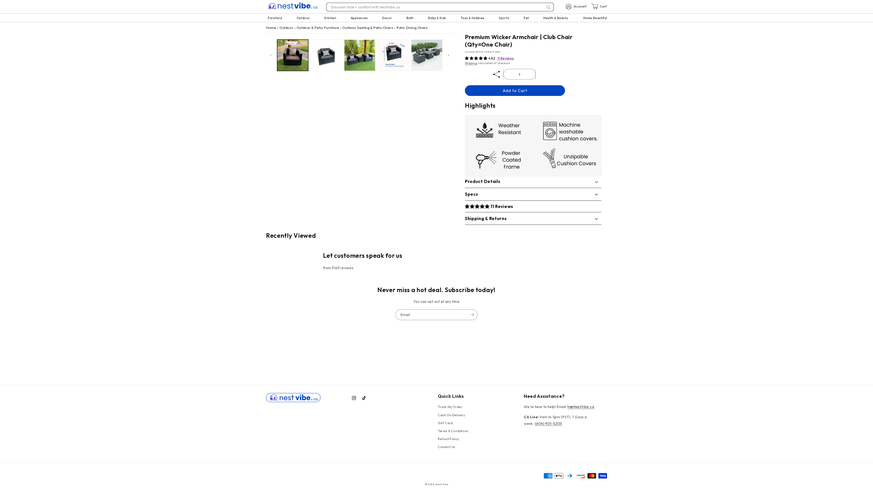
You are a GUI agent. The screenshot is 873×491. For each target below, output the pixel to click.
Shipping (471, 63)
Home (271, 27)
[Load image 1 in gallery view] (292, 55)
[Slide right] (449, 55)
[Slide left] (271, 55)
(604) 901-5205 (548, 423)
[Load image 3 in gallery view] (359, 55)
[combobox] (440, 7)
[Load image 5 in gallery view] (426, 55)
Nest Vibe (442, 484)
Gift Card (445, 423)
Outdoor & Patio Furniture (318, 27)
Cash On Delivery (451, 415)
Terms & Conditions (453, 431)
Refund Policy (448, 439)
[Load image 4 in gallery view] (393, 55)
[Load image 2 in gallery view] (326, 55)
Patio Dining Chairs (412, 27)
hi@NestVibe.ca (580, 406)
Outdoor (286, 27)
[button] (476, 58)
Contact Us (446, 447)
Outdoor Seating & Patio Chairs (367, 27)
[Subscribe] (472, 314)
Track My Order (450, 407)
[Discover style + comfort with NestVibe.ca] (549, 7)
